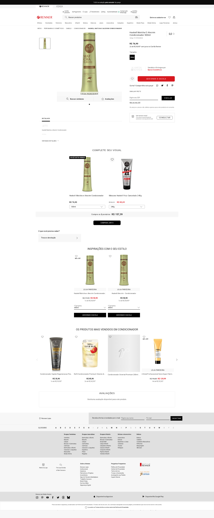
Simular (168, 98)
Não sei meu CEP (135, 103)
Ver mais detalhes (49, 141)
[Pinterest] (42, 498)
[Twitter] (58, 498)
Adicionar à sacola (156, 79)
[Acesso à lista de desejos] (169, 18)
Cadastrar (176, 418)
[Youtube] (47, 498)
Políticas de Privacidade (85, 504)
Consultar (164, 118)
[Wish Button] (132, 79)
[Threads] (63, 498)
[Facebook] (52, 498)
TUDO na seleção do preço (107, 2)
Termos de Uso (98, 504)
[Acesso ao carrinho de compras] (174, 18)
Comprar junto (107, 223)
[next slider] (37, 359)
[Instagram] (37, 498)
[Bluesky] (68, 498)
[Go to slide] (89, 104)
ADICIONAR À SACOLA (90, 315)
